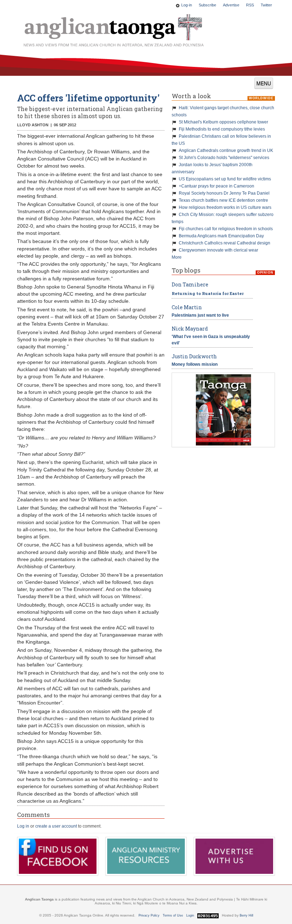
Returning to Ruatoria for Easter (208, 293)
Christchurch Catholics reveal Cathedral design (224, 243)
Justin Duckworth (194, 356)
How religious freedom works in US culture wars (225, 207)
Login (190, 915)
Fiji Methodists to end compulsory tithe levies (222, 129)
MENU (263, 83)
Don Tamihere (190, 284)
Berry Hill (246, 915)
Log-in (186, 5)
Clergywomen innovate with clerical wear (218, 250)
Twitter (266, 5)
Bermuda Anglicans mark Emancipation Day (221, 235)
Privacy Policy (149, 915)
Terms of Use (173, 915)
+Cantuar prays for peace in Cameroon (216, 186)
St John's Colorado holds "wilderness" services (224, 157)
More (177, 257)
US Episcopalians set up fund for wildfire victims (225, 178)
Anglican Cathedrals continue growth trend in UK (226, 150)
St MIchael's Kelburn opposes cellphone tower (223, 122)
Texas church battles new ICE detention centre (223, 200)
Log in (23, 826)
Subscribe (207, 5)
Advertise (231, 5)
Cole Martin (187, 307)
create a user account (56, 826)
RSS (250, 5)
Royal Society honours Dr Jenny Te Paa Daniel (224, 193)
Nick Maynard (190, 328)
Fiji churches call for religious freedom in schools (226, 228)
